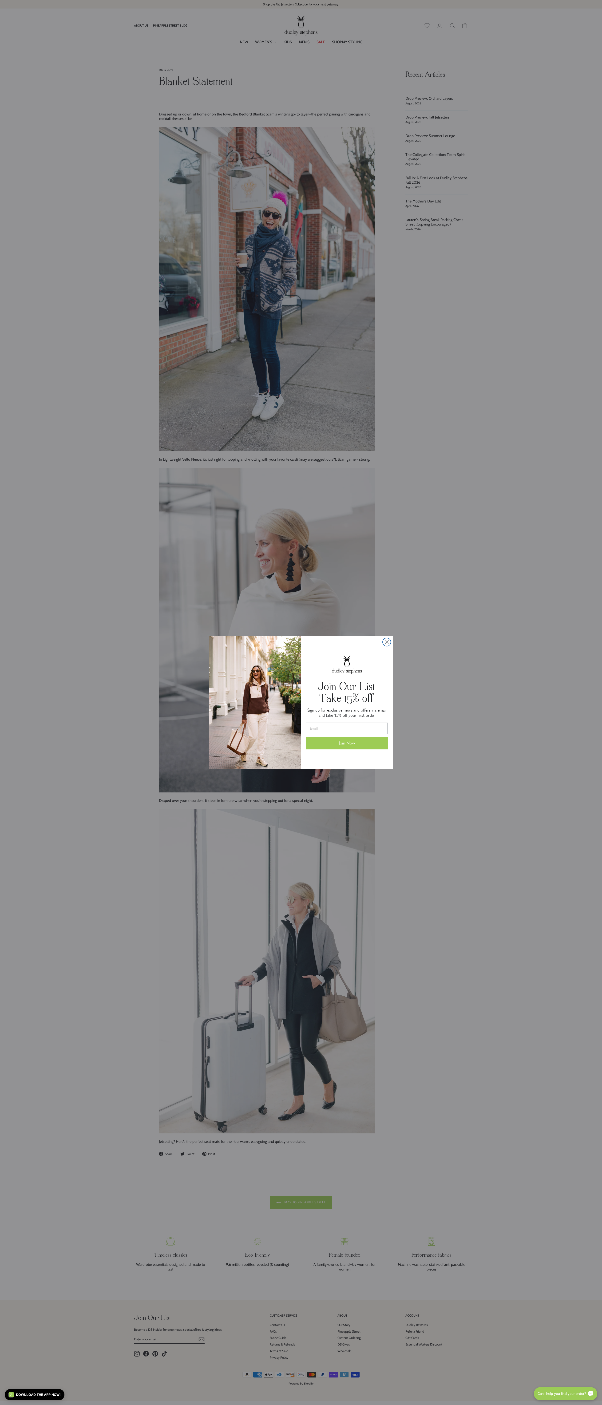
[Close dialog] (387, 642)
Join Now (347, 743)
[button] (34, 1394)
